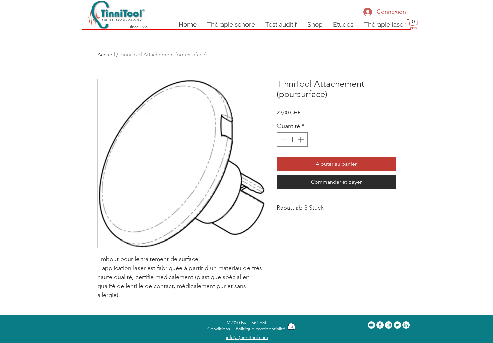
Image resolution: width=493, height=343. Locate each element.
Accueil (106, 54)
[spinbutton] (292, 139)
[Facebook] (380, 325)
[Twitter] (397, 325)
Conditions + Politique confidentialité (246, 329)
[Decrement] (283, 139)
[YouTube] (371, 325)
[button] (385, 24)
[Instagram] (388, 325)
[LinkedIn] (406, 325)
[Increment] (301, 139)
